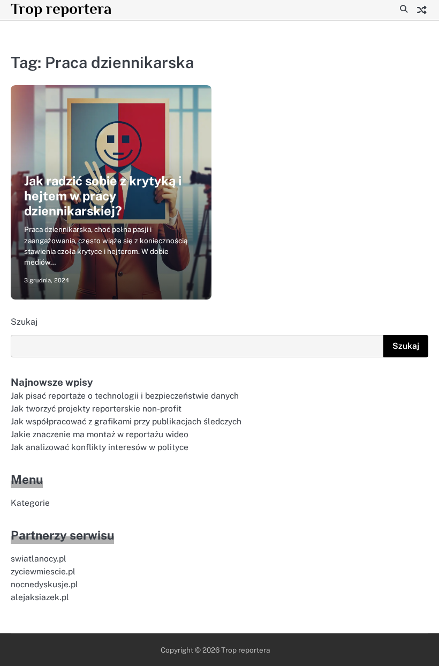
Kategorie (30, 502)
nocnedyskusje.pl (44, 584)
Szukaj (24, 322)
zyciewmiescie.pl (43, 571)
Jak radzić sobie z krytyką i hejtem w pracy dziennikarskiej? (102, 196)
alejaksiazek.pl (40, 597)
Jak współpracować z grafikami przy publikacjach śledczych (126, 421)
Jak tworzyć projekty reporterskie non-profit (96, 408)
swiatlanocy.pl (38, 558)
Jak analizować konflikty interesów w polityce (99, 447)
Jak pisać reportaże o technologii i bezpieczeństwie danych (125, 395)
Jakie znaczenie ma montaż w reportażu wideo (99, 434)
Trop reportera (61, 8)
